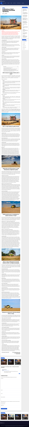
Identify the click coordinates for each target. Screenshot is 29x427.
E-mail (2, 393)
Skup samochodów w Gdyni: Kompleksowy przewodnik (25, 33)
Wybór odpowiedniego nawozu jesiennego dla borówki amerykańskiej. (16, 353)
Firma (23, 44)
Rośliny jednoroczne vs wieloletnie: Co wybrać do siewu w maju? (10, 69)
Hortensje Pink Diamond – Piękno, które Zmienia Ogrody (25, 27)
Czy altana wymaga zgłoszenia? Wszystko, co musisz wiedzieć (25, 16)
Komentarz (2, 378)
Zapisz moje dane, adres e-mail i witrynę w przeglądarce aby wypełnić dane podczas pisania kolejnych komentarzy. (10, 401)
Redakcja (2, 4)
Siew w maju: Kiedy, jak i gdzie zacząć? (7, 68)
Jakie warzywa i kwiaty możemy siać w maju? (8, 67)
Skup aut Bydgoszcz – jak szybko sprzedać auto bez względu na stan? (25, 13)
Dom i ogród (3, 360)
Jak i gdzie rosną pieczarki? (5, 352)
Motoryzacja (24, 47)
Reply (19, 373)
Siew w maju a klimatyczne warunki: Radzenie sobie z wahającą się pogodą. (11, 70)
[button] (17, 66)
